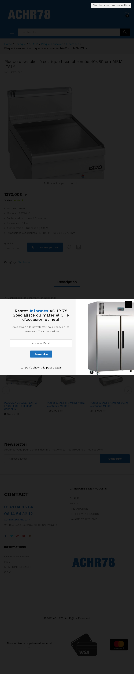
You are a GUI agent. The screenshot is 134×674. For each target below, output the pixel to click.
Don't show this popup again (43, 367)
